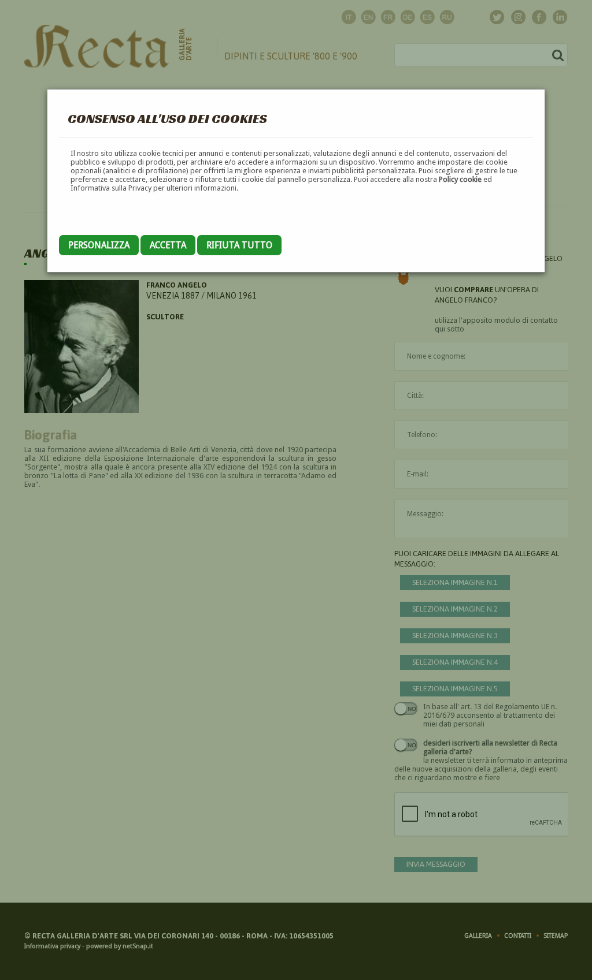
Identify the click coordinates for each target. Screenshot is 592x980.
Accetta (168, 245)
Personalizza (99, 245)
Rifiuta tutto (239, 245)
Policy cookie (460, 179)
